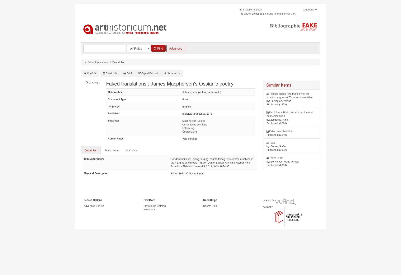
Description (90, 150)
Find (159, 48)
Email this (111, 73)
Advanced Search (94, 205)
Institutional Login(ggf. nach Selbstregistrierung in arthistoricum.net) (268, 11)
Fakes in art (276, 158)
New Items (149, 209)
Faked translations (98, 62)
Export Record (149, 73)
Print (129, 73)
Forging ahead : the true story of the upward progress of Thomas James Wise (289, 95)
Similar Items (111, 150)
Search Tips (210, 205)
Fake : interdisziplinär (281, 131)
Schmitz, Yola (190, 92)
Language (308, 9)
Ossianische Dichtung (194, 124)
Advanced (175, 48)
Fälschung (188, 128)
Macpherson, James (193, 120)
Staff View (131, 150)
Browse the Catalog (154, 205)
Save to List (173, 73)
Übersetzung (189, 131)
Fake (272, 142)
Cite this (91, 73)
